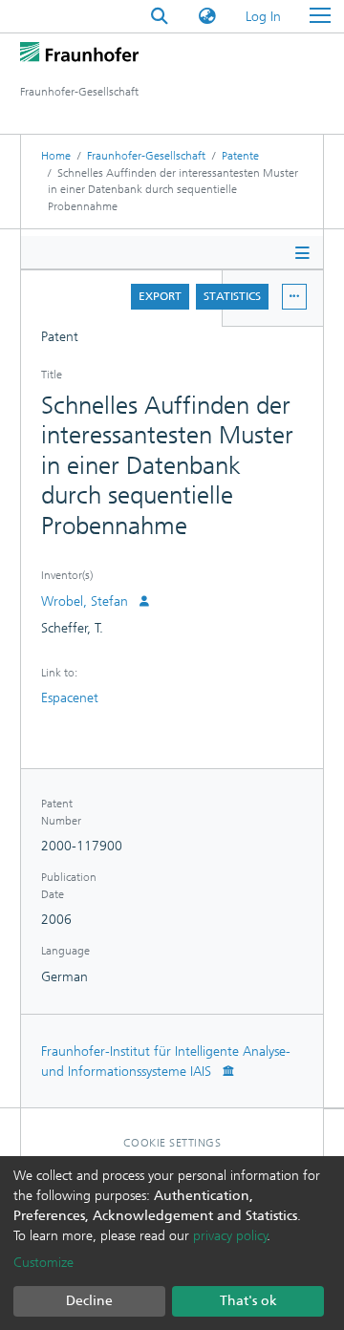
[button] (207, 17)
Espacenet (69, 698)
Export (160, 296)
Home (56, 155)
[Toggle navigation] (320, 16)
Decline (89, 1301)
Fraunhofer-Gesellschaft (146, 155)
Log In (264, 17)
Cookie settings (172, 1142)
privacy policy (230, 1236)
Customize (43, 1263)
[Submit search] (159, 17)
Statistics (232, 296)
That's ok (248, 1301)
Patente (240, 155)
